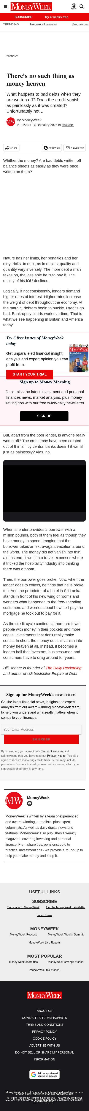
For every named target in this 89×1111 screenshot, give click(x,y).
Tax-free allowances (43, 24)
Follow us (54, 147)
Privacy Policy (44, 1031)
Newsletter (77, 147)
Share (13, 147)
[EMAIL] (30, 803)
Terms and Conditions (44, 1024)
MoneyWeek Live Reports (45, 942)
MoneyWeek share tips (23, 961)
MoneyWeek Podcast (23, 934)
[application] (44, 488)
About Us (44, 1011)
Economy (12, 56)
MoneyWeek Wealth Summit (66, 934)
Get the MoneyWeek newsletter (65, 907)
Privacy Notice (56, 755)
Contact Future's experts (44, 1017)
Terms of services (52, 751)
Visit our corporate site (59, 1094)
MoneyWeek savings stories (65, 961)
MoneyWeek (31, 120)
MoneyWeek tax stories (44, 970)
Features (68, 125)
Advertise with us (44, 1045)
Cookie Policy (44, 1038)
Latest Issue (44, 915)
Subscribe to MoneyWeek (23, 907)
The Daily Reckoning (63, 668)
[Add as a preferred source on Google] (44, 1074)
